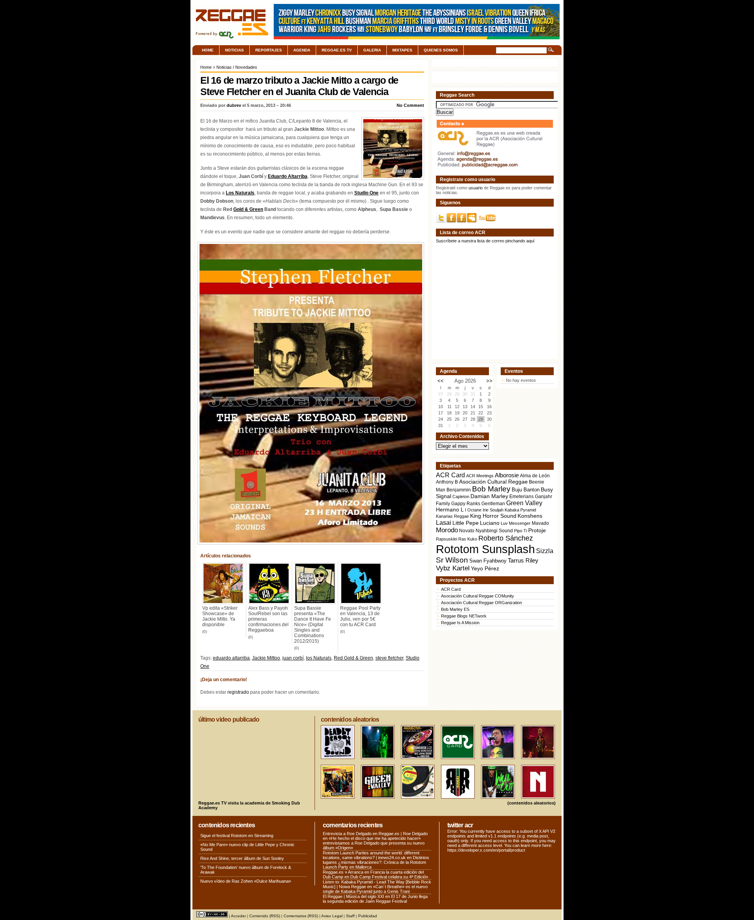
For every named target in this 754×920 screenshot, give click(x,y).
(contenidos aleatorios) (531, 803)
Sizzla (544, 551)
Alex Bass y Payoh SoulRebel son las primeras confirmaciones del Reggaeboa (268, 619)
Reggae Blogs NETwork (464, 616)
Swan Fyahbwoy (488, 561)
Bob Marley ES (455, 609)
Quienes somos (441, 50)
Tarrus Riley (523, 560)
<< (440, 381)
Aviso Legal (331, 916)
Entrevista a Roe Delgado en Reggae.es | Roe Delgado (375, 833)
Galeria (372, 50)
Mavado (540, 523)
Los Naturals (240, 193)
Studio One (366, 193)
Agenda (301, 50)
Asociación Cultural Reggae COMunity (477, 596)
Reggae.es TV (337, 50)
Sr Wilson (452, 560)
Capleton (460, 496)
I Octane (473, 510)
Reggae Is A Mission (460, 622)
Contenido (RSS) (264, 916)
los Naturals (318, 658)
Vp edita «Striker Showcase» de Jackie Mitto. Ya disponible (220, 616)
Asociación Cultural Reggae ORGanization (481, 602)
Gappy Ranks (465, 503)
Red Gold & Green (353, 658)
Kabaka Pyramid (520, 510)
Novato (466, 530)
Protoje (537, 530)
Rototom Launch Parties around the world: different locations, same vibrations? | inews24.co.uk (371, 855)
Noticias (234, 50)
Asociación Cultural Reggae (493, 482)
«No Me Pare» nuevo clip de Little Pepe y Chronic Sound (247, 847)
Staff (350, 916)
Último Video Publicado (228, 719)
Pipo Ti (520, 530)
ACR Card (450, 475)
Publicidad (367, 916)
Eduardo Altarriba (287, 176)
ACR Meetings (480, 475)
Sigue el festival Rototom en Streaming (236, 835)
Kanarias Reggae (452, 516)
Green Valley (524, 502)
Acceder (238, 916)
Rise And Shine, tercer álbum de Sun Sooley (242, 858)
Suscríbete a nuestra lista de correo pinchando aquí (485, 240)
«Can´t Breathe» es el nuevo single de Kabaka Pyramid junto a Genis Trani (375, 889)
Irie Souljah (493, 510)
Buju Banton (526, 490)
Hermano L (450, 510)
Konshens (530, 516)
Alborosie (507, 475)
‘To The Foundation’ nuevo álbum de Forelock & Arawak (245, 869)
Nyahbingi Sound (494, 530)
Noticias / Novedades (236, 67)
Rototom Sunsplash (485, 548)
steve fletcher (389, 658)
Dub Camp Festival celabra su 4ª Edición (389, 876)
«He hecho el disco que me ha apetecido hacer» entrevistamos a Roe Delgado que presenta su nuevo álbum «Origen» (374, 843)
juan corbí (293, 658)
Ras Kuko (467, 539)
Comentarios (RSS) (301, 916)
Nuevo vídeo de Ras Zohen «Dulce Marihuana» (245, 881)
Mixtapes (402, 50)
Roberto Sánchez (505, 538)
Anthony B (447, 481)
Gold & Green (248, 209)
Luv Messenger (516, 523)
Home (208, 50)
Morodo (447, 530)
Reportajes (268, 50)
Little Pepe (465, 523)
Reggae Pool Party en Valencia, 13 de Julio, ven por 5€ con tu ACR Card (360, 616)
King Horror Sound (493, 516)
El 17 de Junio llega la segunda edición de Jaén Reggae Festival (375, 899)
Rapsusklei (446, 539)
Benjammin (459, 489)
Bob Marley (491, 489)
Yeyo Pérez (485, 568)
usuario (476, 187)
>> (489, 381)
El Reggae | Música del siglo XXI (353, 896)
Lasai (443, 522)
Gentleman (493, 503)
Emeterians (521, 496)
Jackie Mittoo (266, 658)
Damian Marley (489, 496)
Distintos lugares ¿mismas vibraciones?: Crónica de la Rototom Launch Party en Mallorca (376, 862)
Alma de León (535, 475)
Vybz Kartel (453, 568)
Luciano (490, 523)
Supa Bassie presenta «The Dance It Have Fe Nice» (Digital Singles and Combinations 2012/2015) (312, 624)
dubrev (234, 105)
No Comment (410, 105)
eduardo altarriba (231, 658)
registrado (238, 692)
